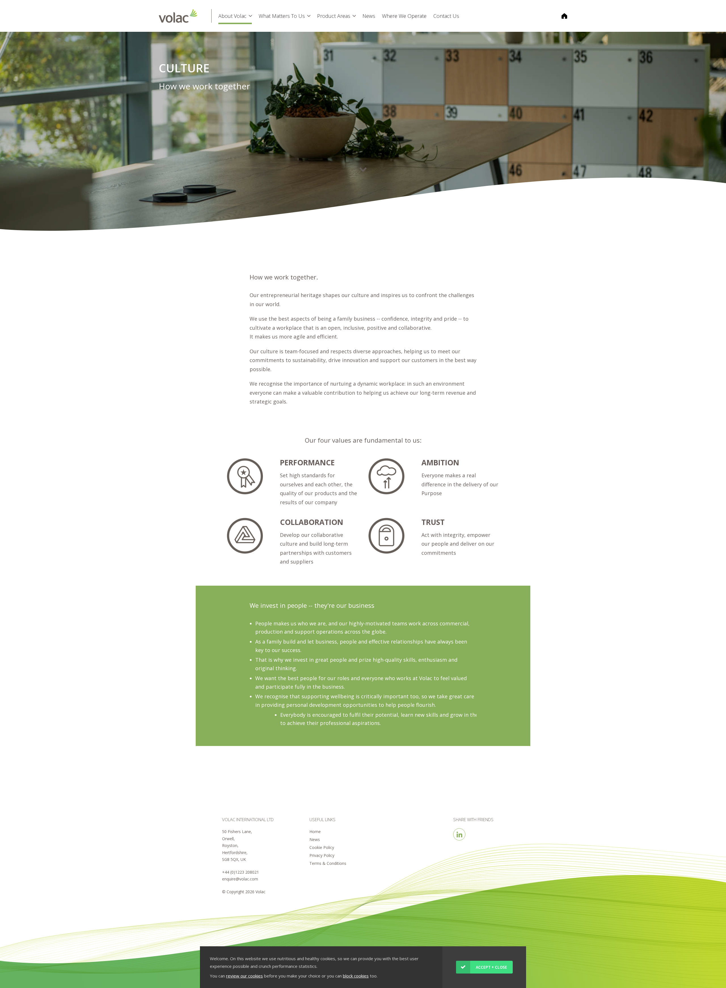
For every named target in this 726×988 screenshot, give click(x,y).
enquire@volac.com (240, 879)
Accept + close (491, 967)
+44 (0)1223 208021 (240, 872)
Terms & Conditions (327, 863)
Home (315, 831)
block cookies (356, 976)
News (314, 839)
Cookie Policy (321, 847)
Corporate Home (560, 15)
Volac (185, 16)
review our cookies (244, 976)
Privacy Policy (321, 855)
